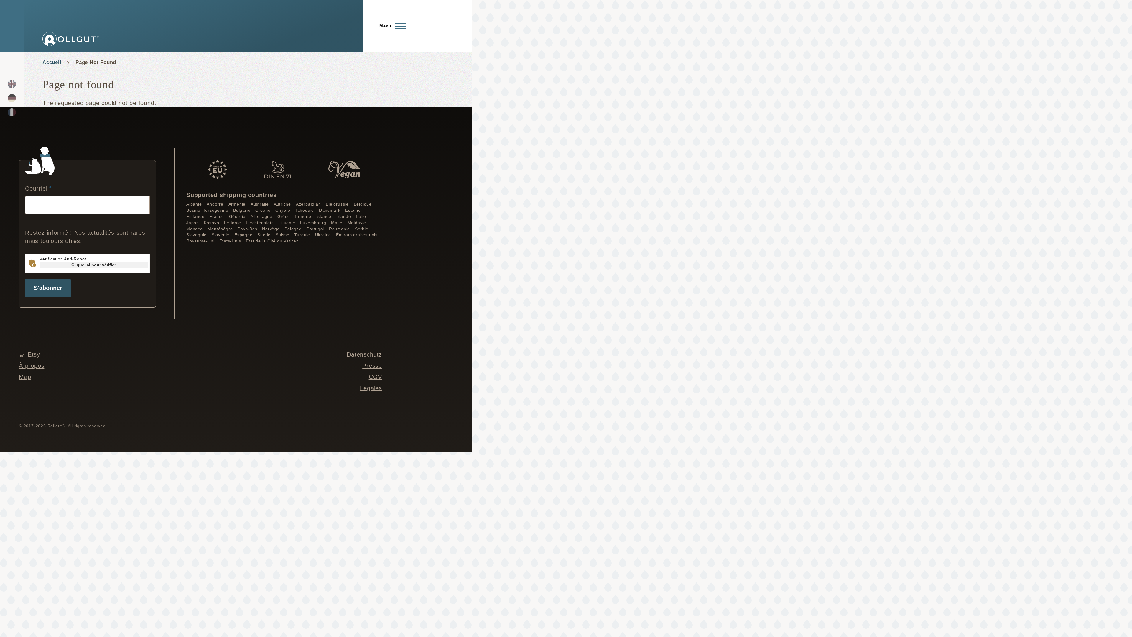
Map (25, 377)
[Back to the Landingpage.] (70, 39)
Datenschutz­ (364, 354)
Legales (371, 388)
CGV (375, 377)
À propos (31, 365)
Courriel (36, 188)
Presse (372, 365)
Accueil (52, 62)
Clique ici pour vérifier (93, 264)
